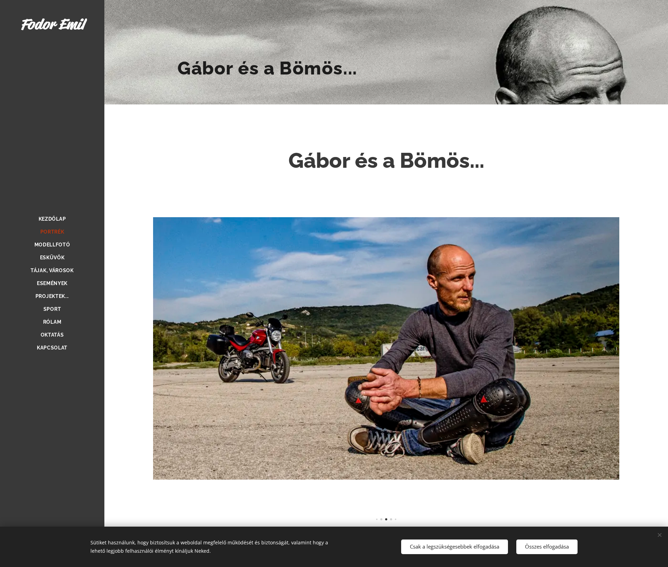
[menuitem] (52, 219)
